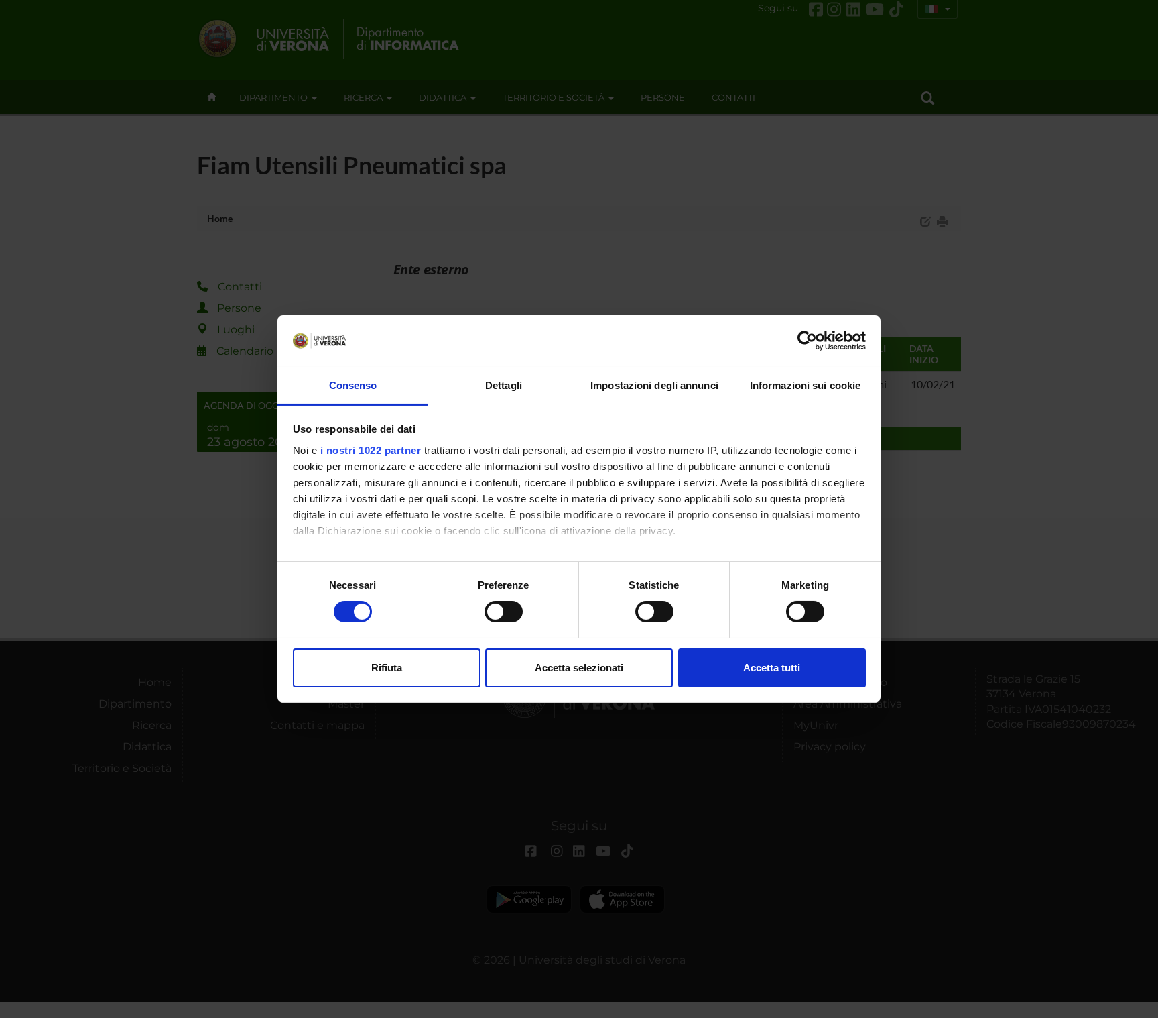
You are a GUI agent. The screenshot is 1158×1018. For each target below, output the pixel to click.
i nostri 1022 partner (371, 450)
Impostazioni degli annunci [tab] (654, 385)
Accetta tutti (771, 667)
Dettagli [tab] (503, 385)
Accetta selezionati (579, 667)
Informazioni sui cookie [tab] (805, 385)
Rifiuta (386, 667)
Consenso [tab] (353, 385)
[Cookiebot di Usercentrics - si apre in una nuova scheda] (807, 341)
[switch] (504, 611)
